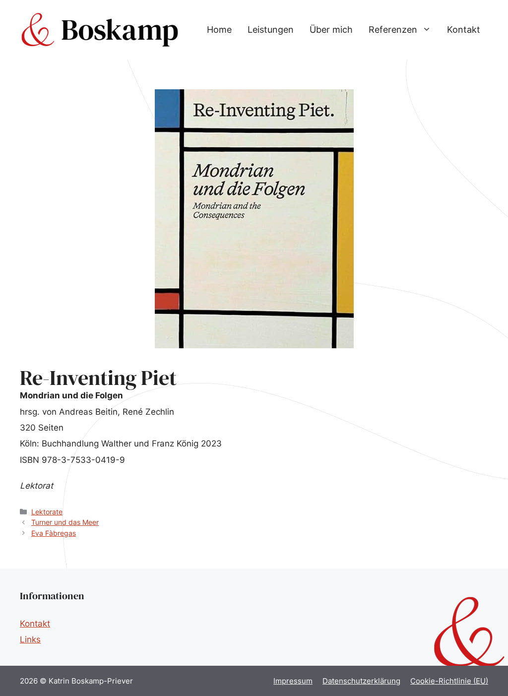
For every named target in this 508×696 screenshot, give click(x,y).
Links (30, 639)
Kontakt (463, 29)
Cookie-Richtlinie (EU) (449, 681)
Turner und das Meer (65, 522)
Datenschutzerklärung (361, 681)
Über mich (331, 29)
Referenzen (393, 29)
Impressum (293, 681)
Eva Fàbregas (53, 533)
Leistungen (271, 29)
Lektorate (47, 511)
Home (219, 29)
